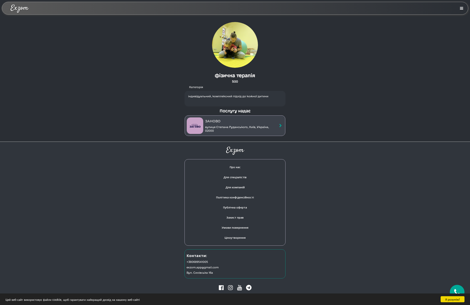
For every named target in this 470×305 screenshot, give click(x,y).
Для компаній (235, 187)
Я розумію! (452, 299)
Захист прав (235, 217)
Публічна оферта (235, 207)
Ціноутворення (235, 237)
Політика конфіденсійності (235, 197)
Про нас (235, 167)
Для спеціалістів (235, 177)
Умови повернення (235, 227)
